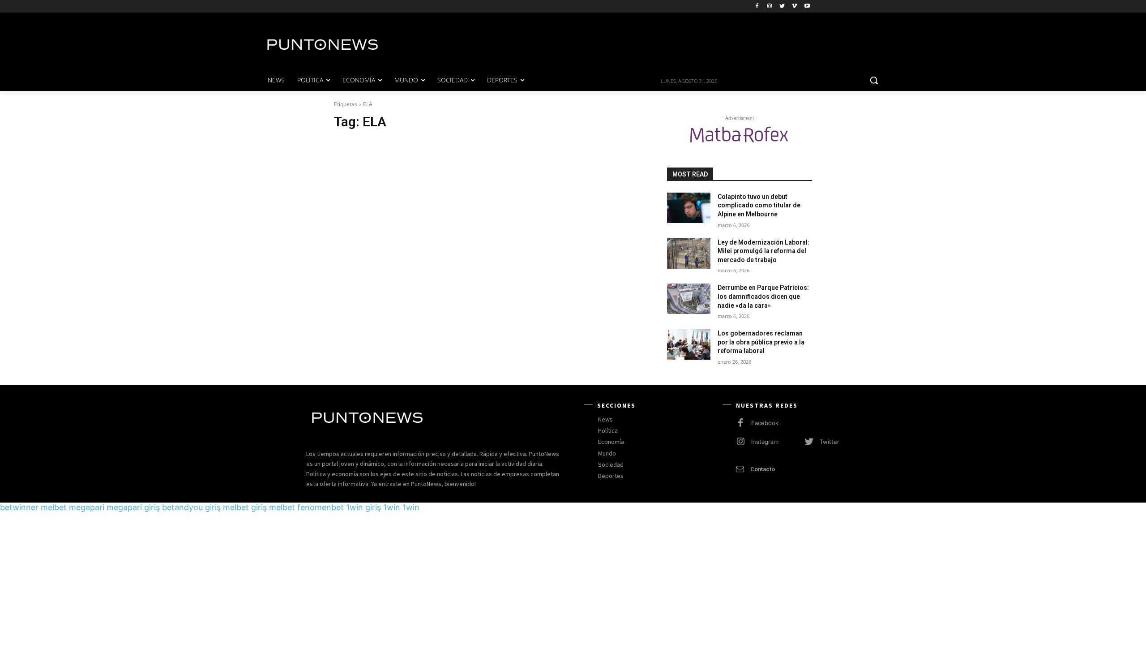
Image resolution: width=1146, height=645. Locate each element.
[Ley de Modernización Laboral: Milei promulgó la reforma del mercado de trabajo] (688, 253)
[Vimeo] (794, 6)
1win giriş (363, 507)
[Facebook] (757, 6)
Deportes (611, 476)
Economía (611, 442)
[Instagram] (770, 6)
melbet (54, 507)
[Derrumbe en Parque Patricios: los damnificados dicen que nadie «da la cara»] (688, 299)
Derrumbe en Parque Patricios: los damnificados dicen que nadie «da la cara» (763, 296)
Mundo (607, 453)
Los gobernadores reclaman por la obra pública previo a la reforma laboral (761, 342)
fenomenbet (320, 507)
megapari (86, 507)
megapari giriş (133, 507)
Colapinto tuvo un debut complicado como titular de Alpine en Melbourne (759, 205)
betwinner (19, 507)
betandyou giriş (191, 507)
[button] (874, 80)
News (605, 419)
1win (391, 507)
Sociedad (611, 464)
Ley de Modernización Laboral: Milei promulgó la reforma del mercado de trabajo (763, 251)
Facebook (764, 422)
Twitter (829, 441)
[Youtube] (807, 6)
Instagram (764, 441)
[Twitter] (782, 6)
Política (608, 430)
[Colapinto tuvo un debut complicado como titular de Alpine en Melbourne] (688, 208)
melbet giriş (245, 507)
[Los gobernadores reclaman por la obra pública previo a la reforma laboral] (688, 344)
